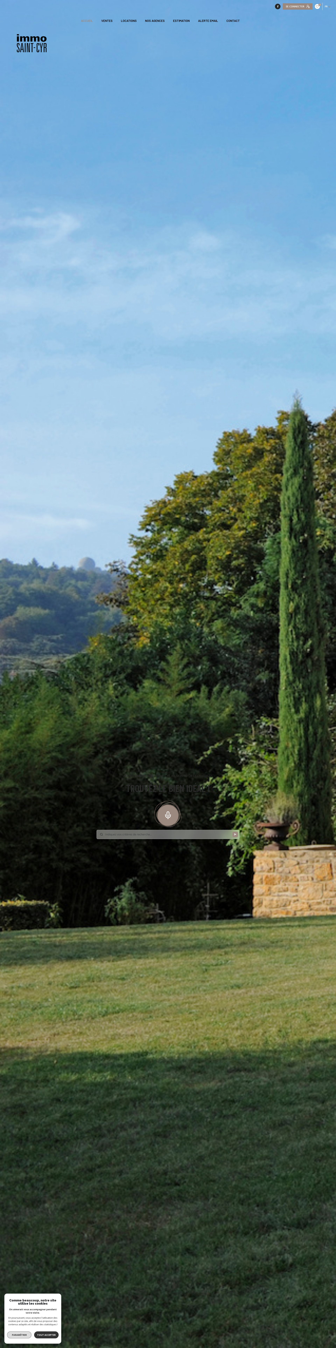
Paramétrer (19, 1334)
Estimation (181, 20)
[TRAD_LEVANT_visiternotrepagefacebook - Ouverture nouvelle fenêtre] (278, 6)
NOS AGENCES (155, 20)
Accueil (87, 20)
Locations (129, 20)
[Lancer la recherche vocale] (168, 814)
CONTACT (233, 20)
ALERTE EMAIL (208, 20)
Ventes (107, 20)
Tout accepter (46, 1334)
